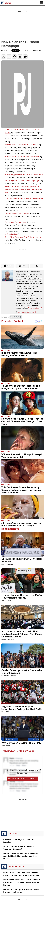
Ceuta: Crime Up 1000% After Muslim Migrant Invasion (21, 671)
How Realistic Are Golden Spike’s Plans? (22, 144)
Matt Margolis (7, 564)
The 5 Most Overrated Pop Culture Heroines (23, 237)
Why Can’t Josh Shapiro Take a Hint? (21, 742)
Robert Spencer (7, 639)
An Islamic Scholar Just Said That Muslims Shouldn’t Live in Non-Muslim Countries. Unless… (22, 634)
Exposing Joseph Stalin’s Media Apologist (22, 180)
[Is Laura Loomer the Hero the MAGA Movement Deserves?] (22, 580)
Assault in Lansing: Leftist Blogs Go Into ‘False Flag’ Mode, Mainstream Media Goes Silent (23, 189)
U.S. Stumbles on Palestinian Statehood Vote (24, 198)
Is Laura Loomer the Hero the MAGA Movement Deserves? (21, 596)
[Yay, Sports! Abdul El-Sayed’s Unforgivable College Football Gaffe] (22, 692)
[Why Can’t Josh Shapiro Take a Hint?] (22, 728)
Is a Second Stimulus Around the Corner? (22, 156)
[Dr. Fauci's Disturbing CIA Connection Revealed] (22, 544)
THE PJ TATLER (15, 317)
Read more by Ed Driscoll (27, 312)
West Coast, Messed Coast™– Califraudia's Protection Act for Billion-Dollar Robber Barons (22, 882)
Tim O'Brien (5, 712)
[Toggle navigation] (42, 3)
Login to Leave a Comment (22, 779)
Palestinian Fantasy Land (15, 222)
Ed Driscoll (6, 50)
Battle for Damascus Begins (17, 213)
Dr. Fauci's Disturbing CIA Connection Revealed (21, 560)
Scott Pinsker (7, 600)
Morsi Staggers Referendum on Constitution (24, 174)
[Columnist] (8, 276)
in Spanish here (11, 234)
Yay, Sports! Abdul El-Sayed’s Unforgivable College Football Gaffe (21, 708)
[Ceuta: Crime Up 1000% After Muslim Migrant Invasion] (22, 655)
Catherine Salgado (8, 675)
